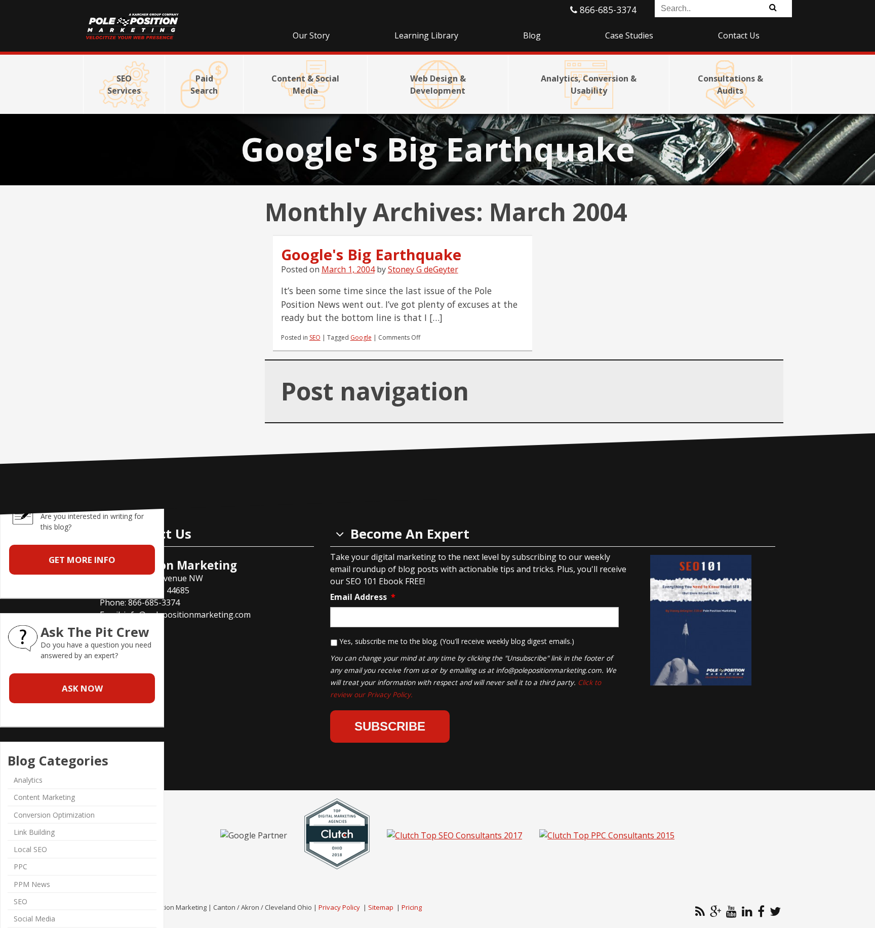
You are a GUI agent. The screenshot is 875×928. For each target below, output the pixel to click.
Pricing (412, 907)
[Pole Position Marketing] (171, 20)
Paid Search (204, 84)
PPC (20, 866)
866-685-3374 (607, 10)
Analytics (28, 780)
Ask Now (82, 688)
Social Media (34, 918)
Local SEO (30, 849)
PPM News (32, 884)
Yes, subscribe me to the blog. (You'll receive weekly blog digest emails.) (456, 641)
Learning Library (426, 35)
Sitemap (380, 907)
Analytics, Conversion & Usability (589, 84)
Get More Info (82, 560)
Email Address (362, 597)
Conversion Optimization (54, 815)
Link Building (34, 832)
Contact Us (739, 35)
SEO (315, 337)
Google (361, 337)
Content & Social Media (305, 84)
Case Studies (629, 35)
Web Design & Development (438, 84)
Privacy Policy (339, 907)
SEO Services (124, 84)
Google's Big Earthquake (371, 255)
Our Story (311, 35)
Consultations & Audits (730, 84)
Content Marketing (44, 797)
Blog (532, 35)
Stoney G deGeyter (423, 269)
